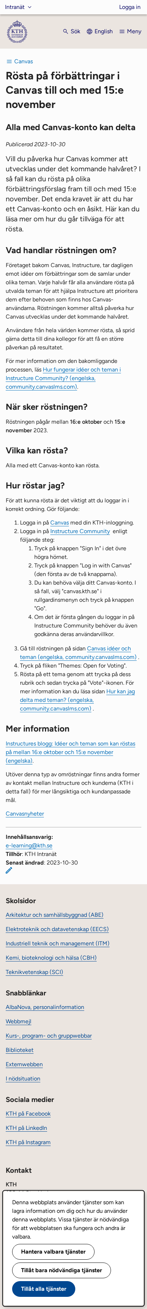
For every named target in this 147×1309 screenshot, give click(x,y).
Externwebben (24, 1064)
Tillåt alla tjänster (43, 1288)
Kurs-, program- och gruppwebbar (49, 1035)
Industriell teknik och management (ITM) (58, 943)
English (104, 31)
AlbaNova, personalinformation (45, 1007)
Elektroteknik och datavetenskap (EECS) (57, 929)
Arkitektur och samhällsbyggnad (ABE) (54, 914)
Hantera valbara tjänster (53, 1251)
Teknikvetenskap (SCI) (34, 972)
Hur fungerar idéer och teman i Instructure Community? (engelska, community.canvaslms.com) (63, 378)
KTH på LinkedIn (26, 1128)
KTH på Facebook (28, 1113)
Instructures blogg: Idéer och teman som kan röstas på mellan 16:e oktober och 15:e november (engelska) (70, 752)
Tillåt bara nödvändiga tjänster (61, 1270)
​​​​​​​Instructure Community (80, 531)
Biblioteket (20, 1050)
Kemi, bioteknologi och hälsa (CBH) (51, 957)
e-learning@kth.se (29, 845)
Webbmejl (18, 1021)
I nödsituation (23, 1078)
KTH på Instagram (28, 1142)
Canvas (59, 522)
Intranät (15, 7)
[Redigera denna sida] (9, 870)
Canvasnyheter (25, 813)
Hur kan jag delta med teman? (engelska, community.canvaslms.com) (77, 700)
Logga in (130, 7)
